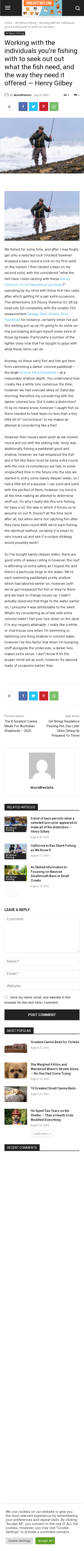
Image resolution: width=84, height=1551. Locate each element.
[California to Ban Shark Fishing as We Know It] (15, 851)
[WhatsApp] (54, 106)
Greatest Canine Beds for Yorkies (55, 1042)
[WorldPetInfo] (7, 95)
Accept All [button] (45, 1540)
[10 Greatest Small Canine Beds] (15, 1094)
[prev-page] (7, 894)
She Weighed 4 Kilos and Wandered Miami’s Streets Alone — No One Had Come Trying (54, 1069)
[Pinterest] (43, 106)
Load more (40, 1133)
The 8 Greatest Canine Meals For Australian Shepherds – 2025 (20, 726)
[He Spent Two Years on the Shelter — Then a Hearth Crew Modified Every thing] (15, 1116)
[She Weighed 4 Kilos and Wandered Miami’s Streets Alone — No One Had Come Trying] (15, 1070)
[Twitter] (33, 106)
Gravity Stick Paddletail (38, 372)
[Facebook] (23, 106)
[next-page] (14, 894)
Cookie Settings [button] (19, 1540)
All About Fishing (25, 23)
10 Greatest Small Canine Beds (53, 1088)
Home (8, 23)
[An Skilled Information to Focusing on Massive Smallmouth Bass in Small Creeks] (15, 873)
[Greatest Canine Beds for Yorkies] (15, 1048)
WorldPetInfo (22, 95)
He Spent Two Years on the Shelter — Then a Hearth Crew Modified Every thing (52, 1115)
